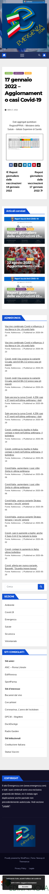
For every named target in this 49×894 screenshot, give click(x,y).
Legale (6, 806)
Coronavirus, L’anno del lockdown (22, 709)
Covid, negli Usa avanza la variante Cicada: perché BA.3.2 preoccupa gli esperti (23, 362)
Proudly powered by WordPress (17, 858)
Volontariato (11, 641)
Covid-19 (9, 73)
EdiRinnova (11, 674)
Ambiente (9, 605)
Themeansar (24, 862)
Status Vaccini (12, 752)
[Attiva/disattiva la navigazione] (22, 55)
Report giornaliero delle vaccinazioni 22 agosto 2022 (23, 296)
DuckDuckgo (11, 724)
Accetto (25, 886)
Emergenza (18, 73)
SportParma (11, 682)
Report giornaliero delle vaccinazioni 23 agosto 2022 (23, 236)
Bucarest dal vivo (13, 695)
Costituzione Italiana (15, 745)
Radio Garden (12, 731)
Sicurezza (10, 634)
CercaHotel (10, 702)
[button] (39, 55)
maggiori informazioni (28, 883)
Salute (28, 73)
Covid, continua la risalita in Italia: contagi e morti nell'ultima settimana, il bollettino (24, 433)
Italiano (29, 2)
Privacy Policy (20, 868)
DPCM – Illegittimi (14, 717)
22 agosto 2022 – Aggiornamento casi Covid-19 (23, 266)
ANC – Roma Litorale (15, 667)
